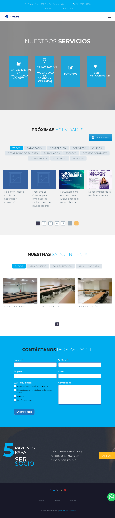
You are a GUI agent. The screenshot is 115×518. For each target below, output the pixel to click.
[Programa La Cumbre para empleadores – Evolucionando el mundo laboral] (43, 179)
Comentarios (64, 383)
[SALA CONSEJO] (57, 290)
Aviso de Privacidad (67, 511)
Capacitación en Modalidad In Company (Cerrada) (33, 391)
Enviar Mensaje (24, 412)
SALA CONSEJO (50, 306)
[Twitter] (57, 490)
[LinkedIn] (54, 490)
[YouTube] (65, 490)
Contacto (73, 500)
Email (61, 371)
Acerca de (69, 8)
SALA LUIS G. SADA (14, 306)
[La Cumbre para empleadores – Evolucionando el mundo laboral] (71, 179)
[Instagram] (61, 490)
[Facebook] (50, 490)
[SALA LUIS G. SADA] (20, 290)
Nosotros (42, 500)
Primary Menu (109, 17)
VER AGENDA (102, 137)
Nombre (18, 360)
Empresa (18, 371)
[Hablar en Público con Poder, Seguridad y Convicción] (15, 179)
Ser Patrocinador (24, 400)
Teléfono (63, 360)
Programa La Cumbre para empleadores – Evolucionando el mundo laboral (41, 198)
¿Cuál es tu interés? (23, 383)
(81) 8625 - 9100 (83, 4)
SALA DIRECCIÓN (88, 306)
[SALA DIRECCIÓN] (95, 290)
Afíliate (57, 500)
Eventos (20, 396)
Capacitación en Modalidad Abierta (32, 386)
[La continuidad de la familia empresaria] (99, 179)
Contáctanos (49, 8)
